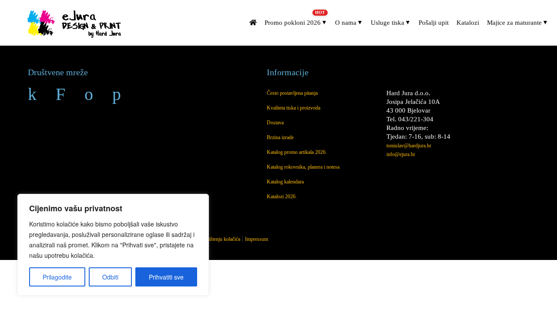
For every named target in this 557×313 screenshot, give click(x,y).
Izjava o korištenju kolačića (213, 239)
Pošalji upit (434, 22)
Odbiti (110, 277)
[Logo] (75, 23)
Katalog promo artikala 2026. (297, 152)
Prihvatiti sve (166, 277)
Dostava (275, 123)
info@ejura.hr (400, 154)
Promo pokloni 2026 (293, 19)
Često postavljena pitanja (292, 93)
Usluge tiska (387, 22)
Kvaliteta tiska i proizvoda (293, 108)
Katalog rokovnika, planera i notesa (303, 167)
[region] (113, 245)
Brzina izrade (280, 137)
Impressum (256, 239)
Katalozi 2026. (282, 196)
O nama (345, 22)
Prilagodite (57, 277)
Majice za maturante (514, 22)
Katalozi (467, 22)
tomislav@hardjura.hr (408, 146)
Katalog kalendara (285, 182)
